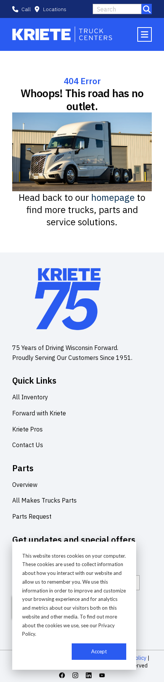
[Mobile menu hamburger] (144, 34)
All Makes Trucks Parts (44, 500)
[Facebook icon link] (62, 675)
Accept (99, 651)
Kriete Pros (27, 429)
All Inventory (30, 397)
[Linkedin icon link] (89, 675)
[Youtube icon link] (102, 675)
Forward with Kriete (39, 413)
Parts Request (31, 516)
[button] (50, 9)
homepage (113, 197)
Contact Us (27, 445)
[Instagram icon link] (75, 675)
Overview (24, 484)
